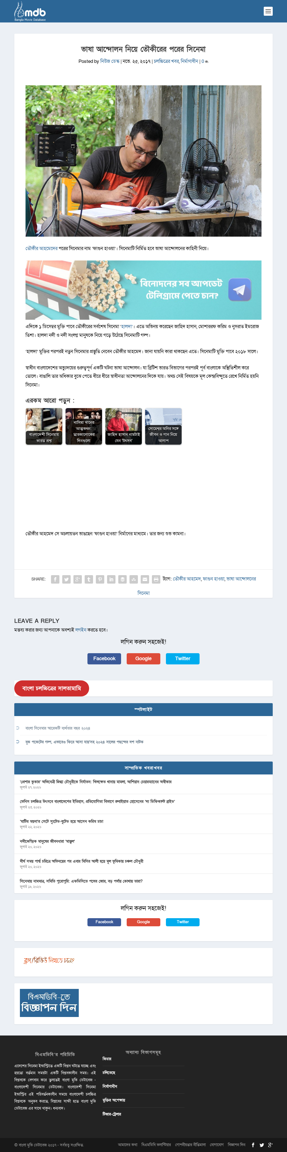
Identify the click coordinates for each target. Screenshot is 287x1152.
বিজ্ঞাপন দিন (236, 1145)
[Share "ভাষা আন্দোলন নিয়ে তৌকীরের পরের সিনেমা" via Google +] (77, 579)
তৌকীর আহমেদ (187, 579)
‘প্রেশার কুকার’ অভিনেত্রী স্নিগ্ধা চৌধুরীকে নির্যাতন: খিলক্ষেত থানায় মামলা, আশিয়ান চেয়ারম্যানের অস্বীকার (96, 782)
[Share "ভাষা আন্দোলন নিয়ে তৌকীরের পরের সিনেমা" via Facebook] (55, 579)
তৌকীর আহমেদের (42, 248)
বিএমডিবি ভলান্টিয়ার (156, 1145)
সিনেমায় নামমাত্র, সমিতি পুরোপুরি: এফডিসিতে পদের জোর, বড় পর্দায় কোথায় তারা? (81, 881)
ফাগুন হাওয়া (213, 579)
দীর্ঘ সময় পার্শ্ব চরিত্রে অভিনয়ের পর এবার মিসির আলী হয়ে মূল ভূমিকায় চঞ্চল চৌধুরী (81, 861)
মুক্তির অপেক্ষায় (114, 1100)
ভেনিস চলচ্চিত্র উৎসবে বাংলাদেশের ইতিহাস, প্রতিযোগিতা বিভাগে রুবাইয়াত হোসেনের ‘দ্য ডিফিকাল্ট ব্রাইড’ (97, 801)
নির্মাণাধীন (189, 61)
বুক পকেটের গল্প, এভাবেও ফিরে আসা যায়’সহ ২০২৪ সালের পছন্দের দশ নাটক (85, 742)
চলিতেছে (109, 1072)
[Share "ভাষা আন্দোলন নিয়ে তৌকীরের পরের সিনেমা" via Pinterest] (100, 579)
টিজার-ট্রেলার (112, 1114)
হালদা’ (127, 326)
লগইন (80, 630)
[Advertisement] (143, 490)
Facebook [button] (104, 658)
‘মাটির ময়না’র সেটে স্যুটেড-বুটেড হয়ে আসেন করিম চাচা (61, 821)
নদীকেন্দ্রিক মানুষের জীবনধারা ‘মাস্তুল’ (47, 841)
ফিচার (107, 1059)
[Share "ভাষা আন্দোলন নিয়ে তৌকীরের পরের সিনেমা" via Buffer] (122, 579)
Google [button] (143, 658)
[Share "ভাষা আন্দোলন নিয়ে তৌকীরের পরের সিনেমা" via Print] (156, 579)
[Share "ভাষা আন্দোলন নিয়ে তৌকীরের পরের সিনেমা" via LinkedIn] (111, 579)
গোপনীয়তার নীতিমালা (190, 1145)
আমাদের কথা (127, 1145)
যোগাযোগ (217, 1145)
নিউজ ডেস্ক (109, 61)
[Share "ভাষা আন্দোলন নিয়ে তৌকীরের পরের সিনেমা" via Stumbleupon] (133, 579)
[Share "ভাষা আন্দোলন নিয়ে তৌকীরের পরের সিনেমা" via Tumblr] (88, 579)
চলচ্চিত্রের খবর (166, 61)
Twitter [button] (182, 658)
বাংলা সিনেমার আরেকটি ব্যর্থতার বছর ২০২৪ (58, 728)
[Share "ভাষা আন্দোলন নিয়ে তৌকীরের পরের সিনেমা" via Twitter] (66, 579)
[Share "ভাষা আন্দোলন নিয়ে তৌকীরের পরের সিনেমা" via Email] (145, 579)
